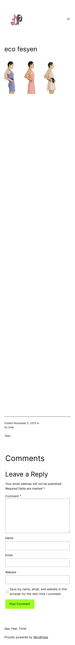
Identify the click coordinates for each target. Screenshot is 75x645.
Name (9, 538)
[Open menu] (68, 19)
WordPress (40, 637)
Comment (13, 496)
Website (10, 572)
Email (9, 555)
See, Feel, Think (15, 628)
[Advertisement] (37, 249)
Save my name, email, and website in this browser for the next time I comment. (38, 591)
